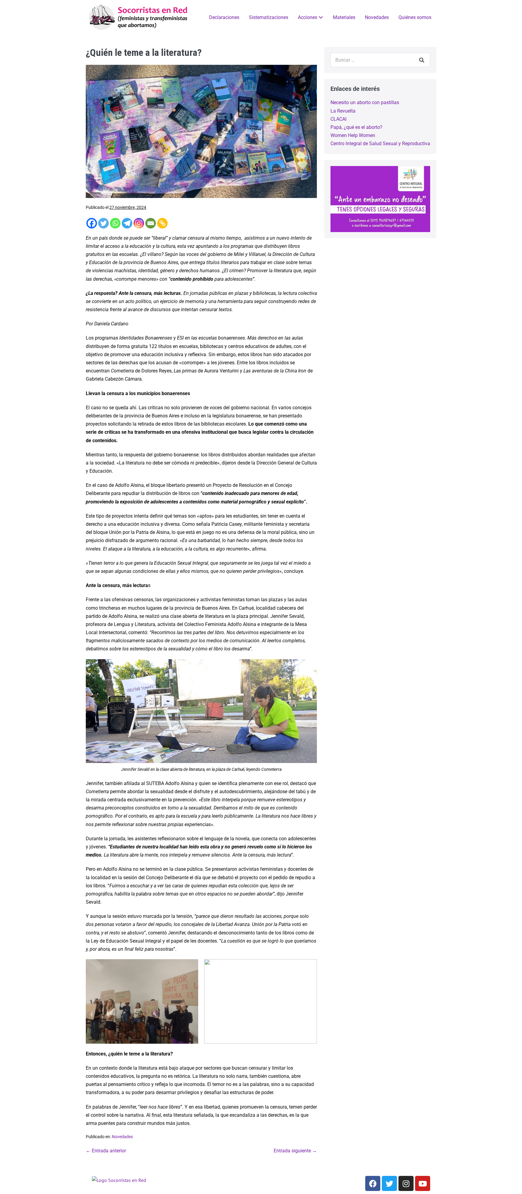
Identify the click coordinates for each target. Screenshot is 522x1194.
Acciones (308, 17)
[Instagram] (139, 223)
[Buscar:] (380, 60)
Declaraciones (224, 17)
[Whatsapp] (115, 223)
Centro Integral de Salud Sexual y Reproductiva (380, 143)
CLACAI (338, 119)
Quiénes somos (414, 17)
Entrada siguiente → (295, 1151)
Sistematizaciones (268, 17)
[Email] (150, 223)
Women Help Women (352, 135)
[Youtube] (422, 1183)
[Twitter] (103, 223)
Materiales (344, 17)
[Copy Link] (162, 223)
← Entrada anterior (106, 1151)
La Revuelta (343, 111)
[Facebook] (91, 223)
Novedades (377, 17)
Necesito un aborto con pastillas (364, 102)
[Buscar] (421, 60)
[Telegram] (127, 223)
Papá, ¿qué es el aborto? (356, 127)
